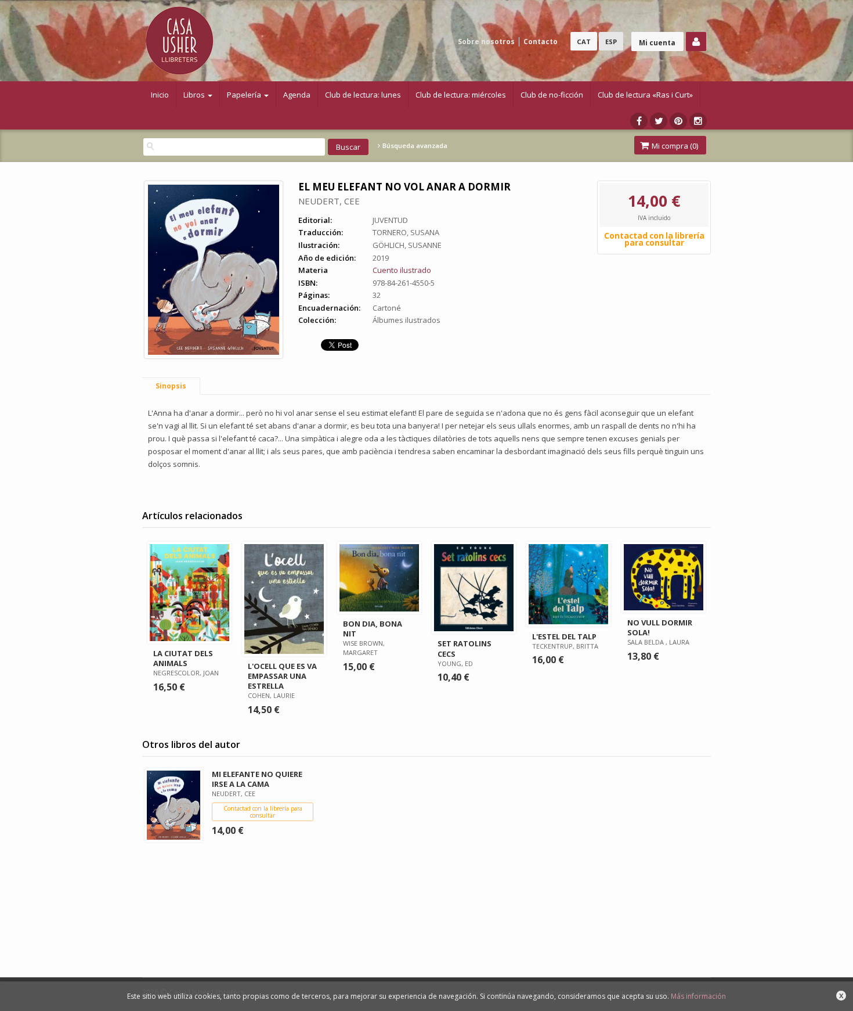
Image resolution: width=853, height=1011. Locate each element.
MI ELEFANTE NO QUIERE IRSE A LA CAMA (257, 779)
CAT (584, 41)
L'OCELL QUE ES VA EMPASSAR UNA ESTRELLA (282, 676)
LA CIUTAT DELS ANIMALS (183, 658)
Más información (698, 996)
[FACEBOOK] (639, 121)
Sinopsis (171, 386)
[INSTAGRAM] (698, 121)
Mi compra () (674, 146)
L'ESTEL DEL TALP (564, 636)
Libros (195, 94)
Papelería (245, 94)
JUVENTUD (390, 220)
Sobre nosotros (486, 41)
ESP (611, 41)
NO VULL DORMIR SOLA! (659, 627)
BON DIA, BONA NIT (372, 628)
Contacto (540, 41)
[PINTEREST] (678, 121)
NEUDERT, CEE (329, 201)
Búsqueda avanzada (414, 145)
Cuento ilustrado (402, 270)
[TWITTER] (658, 121)
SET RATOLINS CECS (464, 648)
